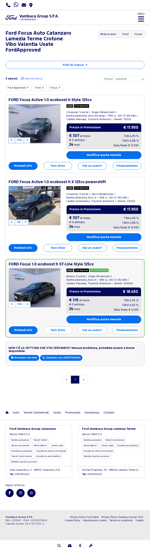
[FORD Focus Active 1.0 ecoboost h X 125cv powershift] (35, 205)
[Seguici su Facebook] (9, 493)
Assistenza (92, 412)
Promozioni (72, 412)
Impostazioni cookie (94, 520)
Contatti (109, 412)
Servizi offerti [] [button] (19, 434)
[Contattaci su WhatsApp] (31, 493)
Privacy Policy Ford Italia (84, 517)
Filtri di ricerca (73, 65)
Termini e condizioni (121, 520)
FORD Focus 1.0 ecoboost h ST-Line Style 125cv (51, 264)
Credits (140, 520)
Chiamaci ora (62, 358)
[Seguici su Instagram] (20, 493)
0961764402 (19, 474)
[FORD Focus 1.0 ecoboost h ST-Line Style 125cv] (35, 287)
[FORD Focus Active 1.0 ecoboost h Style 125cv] (35, 123)
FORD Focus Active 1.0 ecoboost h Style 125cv (50, 100)
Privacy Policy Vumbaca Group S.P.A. (122, 517)
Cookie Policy (72, 520)
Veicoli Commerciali (36, 412)
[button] (59, 546)
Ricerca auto (108, 34)
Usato (57, 412)
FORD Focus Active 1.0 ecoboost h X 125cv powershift (57, 182)
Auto (16, 412)
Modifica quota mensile (104, 155)
